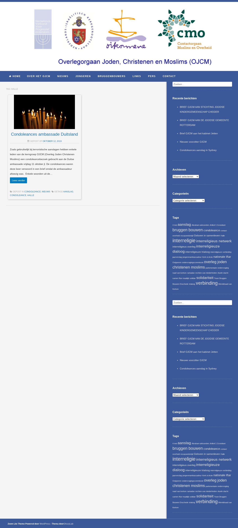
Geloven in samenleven (207, 235)
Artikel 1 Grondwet (217, 225)
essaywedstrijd (187, 236)
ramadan (191, 273)
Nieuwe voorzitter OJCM (193, 141)
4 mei (174, 225)
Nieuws (46, 191)
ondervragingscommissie (192, 262)
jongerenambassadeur (192, 257)
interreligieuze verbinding (220, 252)
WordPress (45, 524)
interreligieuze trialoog (197, 251)
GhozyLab (68, 524)
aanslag (68, 191)
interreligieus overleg (183, 246)
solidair (193, 278)
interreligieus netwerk (214, 241)
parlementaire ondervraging (217, 268)
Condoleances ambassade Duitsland (44, 134)
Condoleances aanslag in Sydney (198, 150)
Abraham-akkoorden (200, 225)
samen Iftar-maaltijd (180, 278)
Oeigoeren (176, 262)
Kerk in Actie (207, 257)
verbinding (207, 283)
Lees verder (18, 180)
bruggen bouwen (187, 230)
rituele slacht (223, 273)
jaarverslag (177, 257)
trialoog (192, 284)
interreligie (183, 240)
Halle (30, 195)
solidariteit (204, 278)
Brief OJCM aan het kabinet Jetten (199, 133)
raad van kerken (179, 273)
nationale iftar (222, 256)
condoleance (32, 191)
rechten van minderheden (206, 273)
